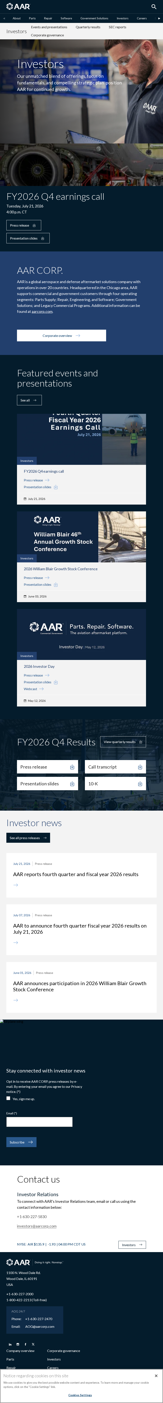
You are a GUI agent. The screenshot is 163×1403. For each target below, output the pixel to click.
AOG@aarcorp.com (39, 1326)
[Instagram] (18, 1344)
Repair (48, 18)
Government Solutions (94, 18)
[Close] (156, 1375)
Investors (122, 18)
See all (25, 400)
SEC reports (117, 27)
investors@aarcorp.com (36, 1226)
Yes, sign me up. (24, 1099)
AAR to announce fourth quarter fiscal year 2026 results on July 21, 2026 (80, 928)
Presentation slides (24, 238)
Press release (19, 225)
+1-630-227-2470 (38, 1319)
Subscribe (17, 1142)
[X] (33, 1344)
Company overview (20, 1351)
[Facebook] (25, 1344)
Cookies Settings (80, 1395)
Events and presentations (49, 27)
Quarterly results (88, 27)
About (17, 18)
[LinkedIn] (10, 1344)
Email (9, 1113)
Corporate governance (47, 35)
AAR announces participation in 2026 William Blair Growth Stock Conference (79, 986)
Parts (32, 18)
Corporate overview (57, 335)
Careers (142, 18)
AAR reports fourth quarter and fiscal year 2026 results (75, 874)
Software (66, 18)
